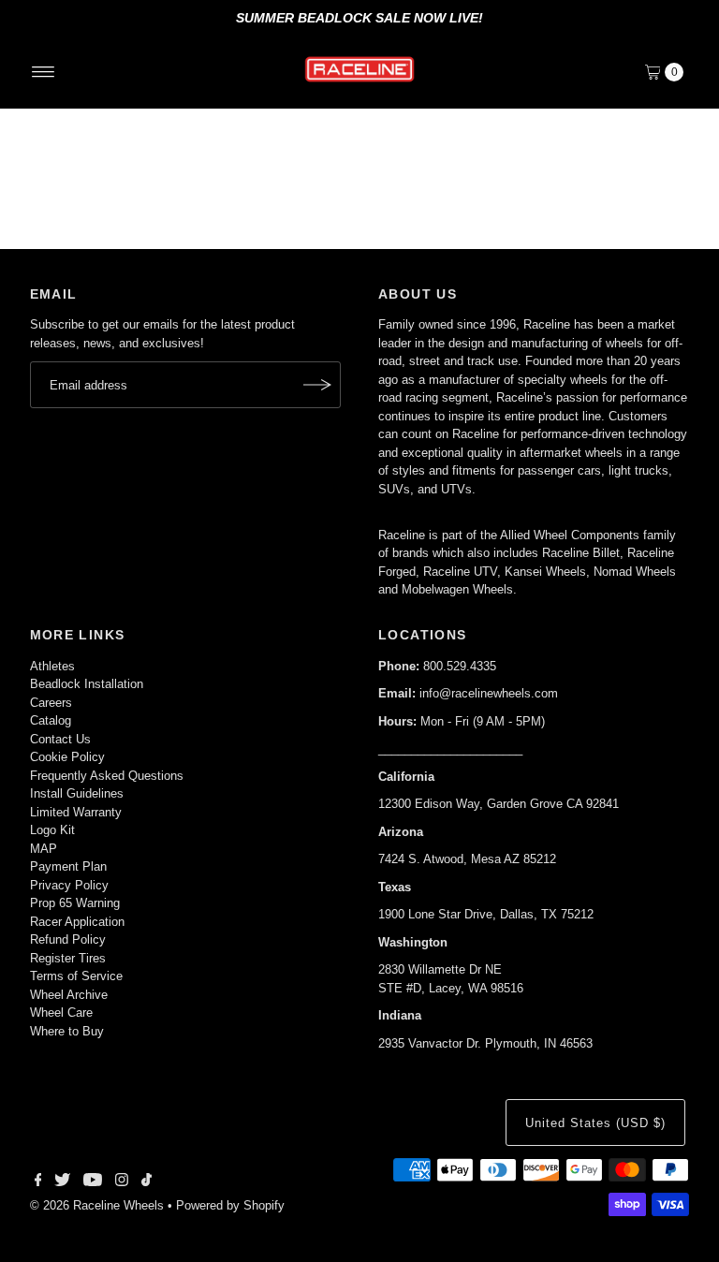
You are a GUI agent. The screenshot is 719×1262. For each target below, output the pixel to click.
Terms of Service (76, 976)
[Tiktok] (146, 1182)
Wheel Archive (69, 995)
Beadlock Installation (86, 684)
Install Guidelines (77, 793)
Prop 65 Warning (75, 903)
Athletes (52, 666)
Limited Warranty (76, 812)
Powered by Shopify (230, 1205)
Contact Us (60, 739)
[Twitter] (62, 1182)
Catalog (50, 720)
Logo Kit (52, 830)
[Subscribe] (317, 384)
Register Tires (68, 958)
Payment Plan (68, 866)
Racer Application (77, 922)
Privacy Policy (69, 885)
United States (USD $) (595, 1123)
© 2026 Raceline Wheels (97, 1205)
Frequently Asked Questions (106, 776)
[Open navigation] (43, 72)
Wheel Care (61, 1012)
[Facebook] (38, 1182)
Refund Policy (68, 939)
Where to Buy (67, 1031)
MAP (43, 849)
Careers (51, 703)
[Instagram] (121, 1182)
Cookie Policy (67, 757)
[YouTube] (92, 1182)
